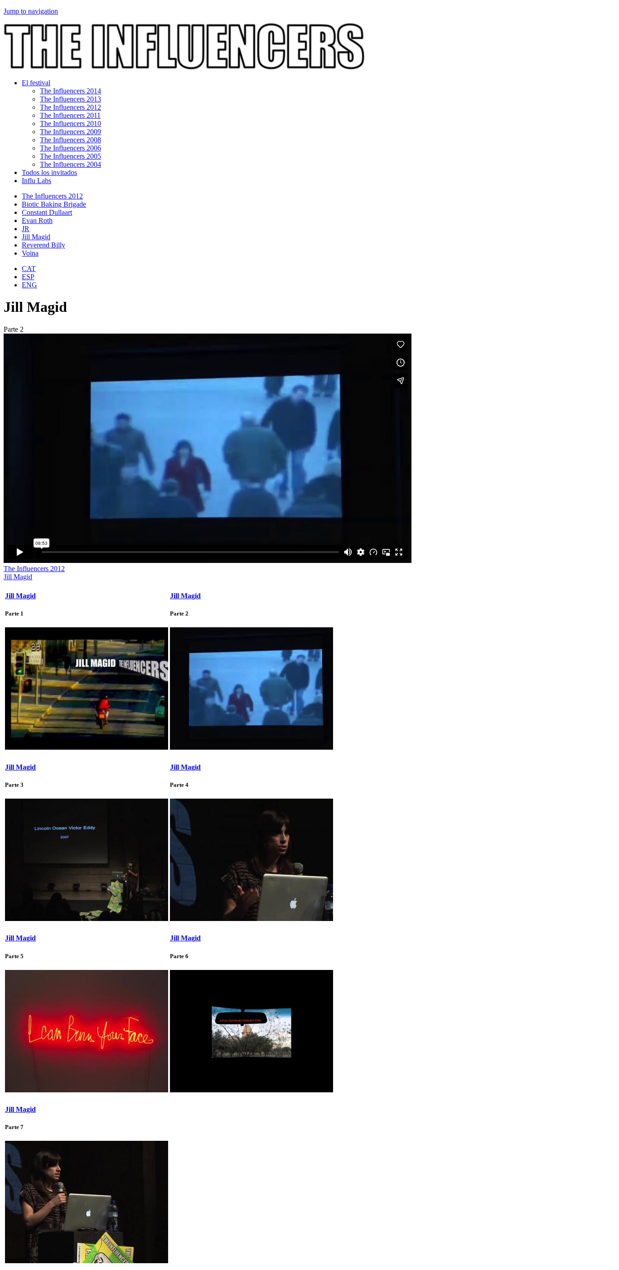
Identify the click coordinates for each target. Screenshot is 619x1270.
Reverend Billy (43, 245)
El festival (36, 83)
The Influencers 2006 (70, 148)
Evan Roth (37, 220)
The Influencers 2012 (70, 107)
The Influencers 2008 (70, 140)
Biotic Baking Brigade (54, 204)
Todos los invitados (49, 172)
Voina (30, 253)
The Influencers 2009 (70, 132)
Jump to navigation (31, 11)
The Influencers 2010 (70, 123)
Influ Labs (36, 180)
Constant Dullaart (47, 212)
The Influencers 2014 (70, 91)
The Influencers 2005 (70, 156)
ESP (28, 277)
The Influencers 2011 (70, 115)
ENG (29, 285)
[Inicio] (184, 67)
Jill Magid (36, 237)
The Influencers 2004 (70, 164)
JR (25, 229)
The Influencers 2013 (70, 99)
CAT (29, 268)
